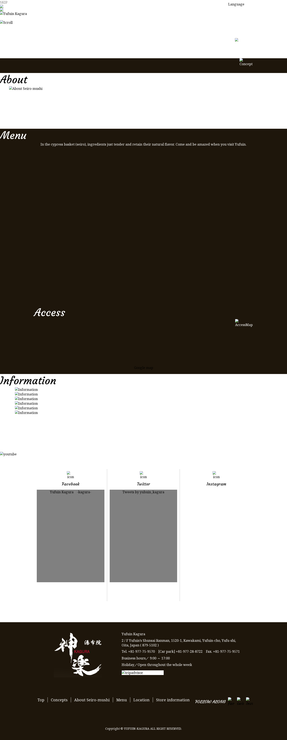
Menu (121, 699)
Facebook (71, 594)
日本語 (233, 13)
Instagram (216, 594)
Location (141, 699)
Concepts (59, 699)
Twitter (143, 594)
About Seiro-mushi (92, 699)
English (234, 21)
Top (40, 699)
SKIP (4, 2)
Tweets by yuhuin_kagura (143, 492)
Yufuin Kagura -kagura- (70, 492)
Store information (173, 699)
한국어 (233, 38)
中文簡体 (235, 29)
